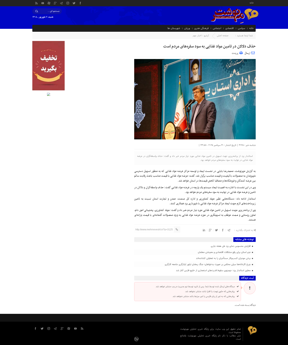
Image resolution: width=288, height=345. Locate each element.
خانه (252, 2)
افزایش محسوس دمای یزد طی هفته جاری (231, 246)
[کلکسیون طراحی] (137, 339)
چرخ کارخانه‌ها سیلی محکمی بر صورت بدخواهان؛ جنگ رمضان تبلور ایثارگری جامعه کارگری (208, 264)
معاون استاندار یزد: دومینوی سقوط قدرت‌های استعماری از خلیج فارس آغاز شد (213, 270)
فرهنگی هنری (201, 28)
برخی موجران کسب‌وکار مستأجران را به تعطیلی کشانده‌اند (223, 258)
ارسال (247, 53)
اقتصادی (229, 28)
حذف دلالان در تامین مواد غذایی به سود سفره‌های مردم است (209, 46)
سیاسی (241, 28)
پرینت (235, 52)
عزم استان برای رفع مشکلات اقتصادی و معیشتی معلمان (224, 252)
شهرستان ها (174, 28)
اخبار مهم (197, 36)
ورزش (187, 28)
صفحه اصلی (222, 36)
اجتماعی (217, 28)
